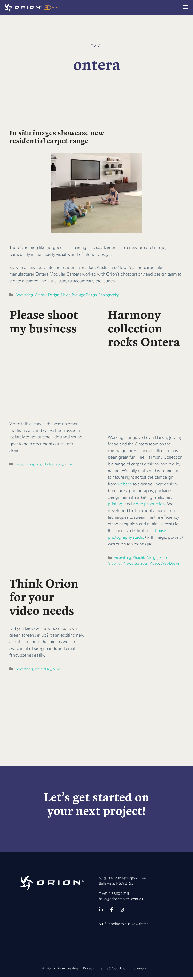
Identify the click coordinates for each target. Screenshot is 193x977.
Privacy (88, 968)
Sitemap (139, 968)
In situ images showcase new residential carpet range (56, 136)
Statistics (141, 563)
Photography (109, 295)
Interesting (43, 669)
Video (69, 464)
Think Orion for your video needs (43, 596)
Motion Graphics (28, 464)
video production (149, 504)
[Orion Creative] (32, 8)
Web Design (170, 563)
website (124, 484)
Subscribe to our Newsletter (126, 924)
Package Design (84, 295)
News (65, 295)
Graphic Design (47, 295)
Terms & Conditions (114, 968)
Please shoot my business (43, 321)
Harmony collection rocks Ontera (144, 327)
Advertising (24, 295)
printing (115, 504)
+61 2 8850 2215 (115, 894)
